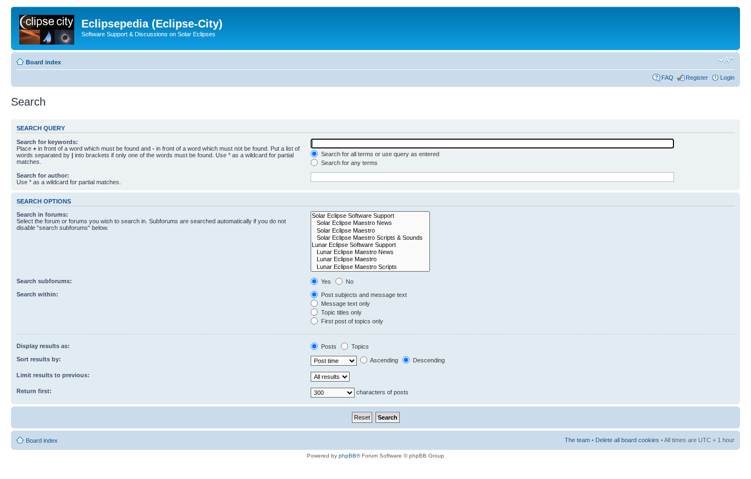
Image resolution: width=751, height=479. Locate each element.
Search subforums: (44, 281)
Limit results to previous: (53, 375)
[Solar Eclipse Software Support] (370, 215)
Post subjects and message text (363, 294)
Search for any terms (348, 162)
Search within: (37, 294)
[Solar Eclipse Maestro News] (370, 223)
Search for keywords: (47, 142)
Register (697, 77)
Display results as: (43, 346)
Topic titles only (340, 312)
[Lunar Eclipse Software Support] (370, 245)
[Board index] (47, 27)
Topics (359, 346)
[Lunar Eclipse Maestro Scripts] (370, 267)
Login (727, 77)
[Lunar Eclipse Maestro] (370, 259)
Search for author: (42, 175)
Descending (428, 360)
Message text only (344, 303)
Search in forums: (42, 214)
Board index (43, 62)
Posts (327, 346)
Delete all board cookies (627, 440)
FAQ (667, 77)
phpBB (347, 456)
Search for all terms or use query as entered (379, 154)
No (349, 281)
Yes (325, 281)
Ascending (383, 360)
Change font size (727, 60)
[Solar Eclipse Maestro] (370, 230)
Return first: (34, 391)
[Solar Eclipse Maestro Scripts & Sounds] (370, 237)
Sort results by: (38, 359)
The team (577, 440)
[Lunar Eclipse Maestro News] (370, 252)
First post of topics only (351, 321)
